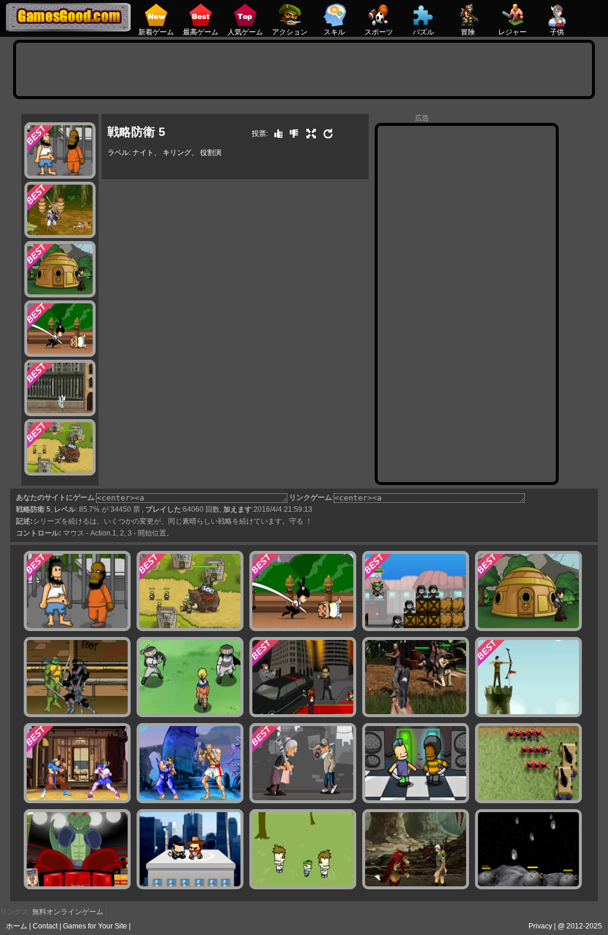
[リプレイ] (325, 133)
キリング (177, 152)
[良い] (275, 133)
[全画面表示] (308, 133)
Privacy (540, 926)
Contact (45, 926)
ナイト (143, 152)
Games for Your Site (95, 926)
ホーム (16, 926)
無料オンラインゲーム (67, 912)
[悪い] (291, 133)
